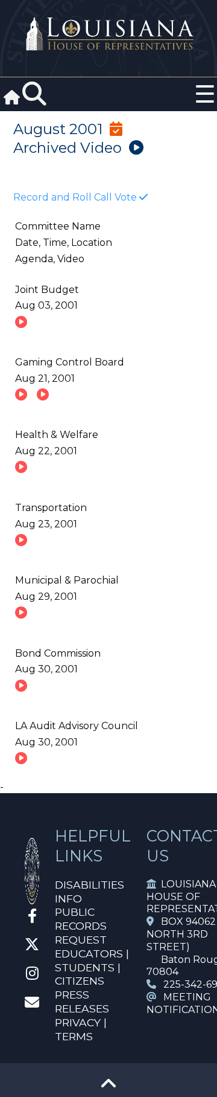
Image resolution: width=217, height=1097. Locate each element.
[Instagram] (32, 975)
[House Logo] (108, 34)
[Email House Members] (32, 1004)
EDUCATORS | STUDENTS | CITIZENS (92, 967)
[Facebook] (32, 918)
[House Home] (32, 899)
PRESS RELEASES (82, 1001)
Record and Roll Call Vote (76, 197)
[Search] (34, 94)
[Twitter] (32, 946)
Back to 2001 (62, 166)
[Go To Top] (108, 1087)
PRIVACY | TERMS (81, 1029)
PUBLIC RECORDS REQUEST (81, 926)
